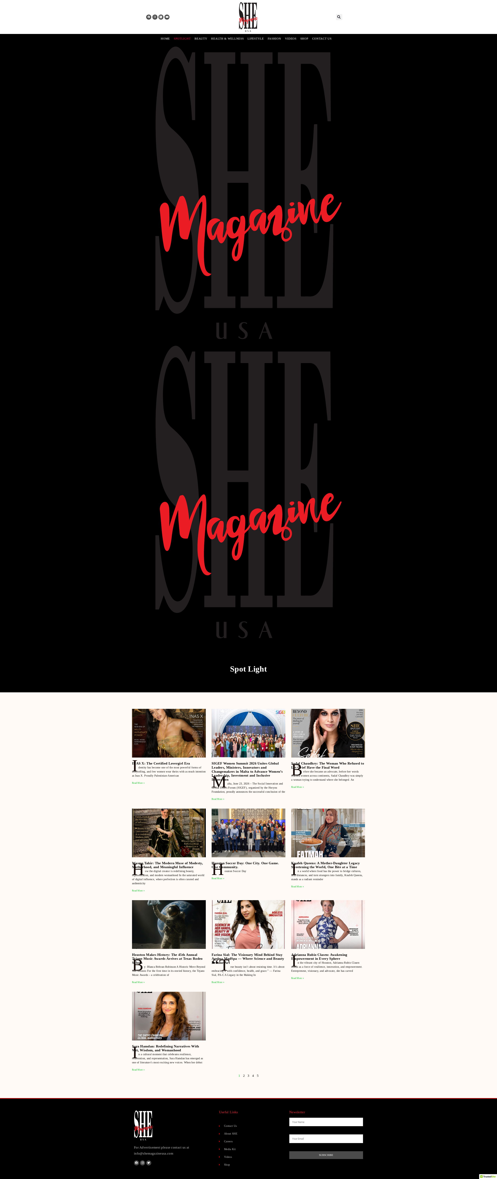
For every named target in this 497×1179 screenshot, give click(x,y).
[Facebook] (148, 17)
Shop (304, 38)
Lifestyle (256, 38)
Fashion (274, 38)
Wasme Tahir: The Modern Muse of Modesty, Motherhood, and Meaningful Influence (167, 865)
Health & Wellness (227, 38)
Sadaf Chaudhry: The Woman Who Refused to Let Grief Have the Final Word (327, 765)
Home (165, 38)
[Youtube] (166, 17)
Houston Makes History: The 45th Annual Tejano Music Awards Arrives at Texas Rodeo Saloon (167, 959)
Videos (290, 38)
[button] (339, 17)
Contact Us (322, 38)
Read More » (138, 783)
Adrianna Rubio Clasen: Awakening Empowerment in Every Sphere (319, 957)
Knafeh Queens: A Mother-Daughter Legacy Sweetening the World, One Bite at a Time (325, 865)
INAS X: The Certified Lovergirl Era (161, 763)
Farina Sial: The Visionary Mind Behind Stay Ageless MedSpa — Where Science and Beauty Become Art (248, 959)
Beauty (201, 38)
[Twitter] (148, 1162)
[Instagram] (154, 17)
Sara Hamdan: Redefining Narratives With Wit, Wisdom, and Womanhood (165, 1048)
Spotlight (182, 38)
